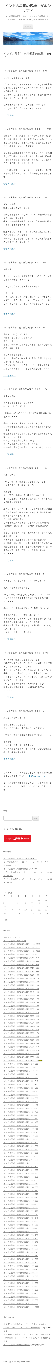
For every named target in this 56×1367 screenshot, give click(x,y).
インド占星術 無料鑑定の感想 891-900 (20, 1272)
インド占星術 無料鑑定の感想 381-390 (20, 1098)
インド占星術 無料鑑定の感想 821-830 (20, 1248)
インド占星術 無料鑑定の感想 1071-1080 (21, 968)
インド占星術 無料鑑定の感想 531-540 (20, 1149)
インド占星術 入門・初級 (14, 940)
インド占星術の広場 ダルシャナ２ (28, 7)
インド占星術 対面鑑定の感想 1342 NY (20, 868)
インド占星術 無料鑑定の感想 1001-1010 (21, 944)
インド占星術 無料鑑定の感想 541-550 (20, 1153)
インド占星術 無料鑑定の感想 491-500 (20, 1135)
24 (4, 913)
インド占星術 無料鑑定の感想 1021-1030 (21, 951)
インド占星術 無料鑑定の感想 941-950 (20, 1290)
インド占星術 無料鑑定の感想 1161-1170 (21, 999)
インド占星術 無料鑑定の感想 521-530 (20, 1146)
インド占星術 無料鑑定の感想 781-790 (20, 1235)
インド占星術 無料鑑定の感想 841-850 (20, 1255)
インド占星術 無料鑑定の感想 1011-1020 (21, 947)
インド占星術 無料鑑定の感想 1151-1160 (21, 995)
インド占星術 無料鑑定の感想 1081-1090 (21, 971)
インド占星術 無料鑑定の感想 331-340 (20, 1081)
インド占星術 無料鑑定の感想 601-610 (20, 1173)
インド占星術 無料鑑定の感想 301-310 (20, 1070)
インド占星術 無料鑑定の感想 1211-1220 (21, 1016)
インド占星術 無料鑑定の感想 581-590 (20, 1166)
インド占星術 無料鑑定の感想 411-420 (20, 1108)
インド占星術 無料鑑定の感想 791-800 (20, 1238)
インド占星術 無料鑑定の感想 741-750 (20, 1221)
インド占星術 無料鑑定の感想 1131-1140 (21, 988)
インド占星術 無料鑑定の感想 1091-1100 (21, 975)
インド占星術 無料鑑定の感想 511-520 (20, 1142)
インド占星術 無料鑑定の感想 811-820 (20, 1245)
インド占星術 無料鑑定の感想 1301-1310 (21, 1046)
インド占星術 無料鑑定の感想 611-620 (20, 1177)
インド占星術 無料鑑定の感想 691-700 (20, 1204)
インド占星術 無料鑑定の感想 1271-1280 (21, 1036)
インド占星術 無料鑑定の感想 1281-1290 (21, 1040)
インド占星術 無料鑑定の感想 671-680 (20, 1197)
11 (11, 906)
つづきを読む (9, 115)
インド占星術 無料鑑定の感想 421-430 (20, 1112)
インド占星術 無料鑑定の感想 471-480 (20, 1129)
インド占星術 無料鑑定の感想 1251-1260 (21, 1029)
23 (47, 910)
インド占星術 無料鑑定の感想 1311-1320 (21, 1050)
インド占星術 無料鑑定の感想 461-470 (20, 1125)
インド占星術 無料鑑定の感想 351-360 (20, 1088)
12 (19, 906)
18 (11, 910)
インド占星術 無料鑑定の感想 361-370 (20, 1091)
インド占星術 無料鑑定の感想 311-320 (20, 1074)
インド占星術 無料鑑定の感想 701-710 (20, 1207)
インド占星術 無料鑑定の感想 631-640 (20, 1183)
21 (32, 910)
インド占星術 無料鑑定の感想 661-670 (20, 1194)
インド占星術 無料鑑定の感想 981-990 (20, 1303)
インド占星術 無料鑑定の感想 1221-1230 (21, 1019)
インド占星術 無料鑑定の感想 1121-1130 (21, 985)
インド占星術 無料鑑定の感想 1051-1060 (21, 961)
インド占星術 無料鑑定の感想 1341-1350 (21, 1060)
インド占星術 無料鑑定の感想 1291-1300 (21, 1043)
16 (47, 906)
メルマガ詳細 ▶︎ (14, 838)
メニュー (28, 27)
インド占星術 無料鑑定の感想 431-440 (20, 1115)
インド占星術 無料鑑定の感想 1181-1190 (21, 1005)
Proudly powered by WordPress (16, 1362)
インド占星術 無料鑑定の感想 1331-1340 (21, 1057)
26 (19, 913)
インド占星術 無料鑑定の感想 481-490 (20, 1132)
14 (32, 906)
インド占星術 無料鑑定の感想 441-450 (20, 1118)
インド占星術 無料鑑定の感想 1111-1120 (21, 981)
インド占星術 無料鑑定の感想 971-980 (20, 1300)
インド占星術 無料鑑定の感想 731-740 (20, 1218)
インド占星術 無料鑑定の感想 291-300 (20, 1067)
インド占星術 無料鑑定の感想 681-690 (20, 1201)
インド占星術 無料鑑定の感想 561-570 (20, 1159)
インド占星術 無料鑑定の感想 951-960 (20, 1293)
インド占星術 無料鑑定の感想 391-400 (20, 1101)
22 (39, 910)
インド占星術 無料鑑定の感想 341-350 (20, 1084)
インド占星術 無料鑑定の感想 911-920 (20, 1279)
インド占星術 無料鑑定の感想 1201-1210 (21, 1012)
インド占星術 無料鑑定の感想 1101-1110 (21, 978)
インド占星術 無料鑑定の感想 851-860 (20, 1259)
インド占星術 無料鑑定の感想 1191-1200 (21, 1009)
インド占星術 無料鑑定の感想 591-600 (20, 1170)
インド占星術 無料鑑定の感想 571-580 (20, 1163)
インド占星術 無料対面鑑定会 (16, 1344)
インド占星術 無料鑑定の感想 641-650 (20, 1187)
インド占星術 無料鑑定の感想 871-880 (20, 1266)
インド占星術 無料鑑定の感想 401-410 (20, 1105)
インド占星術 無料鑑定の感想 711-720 (20, 1211)
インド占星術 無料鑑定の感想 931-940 (20, 1286)
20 (26, 910)
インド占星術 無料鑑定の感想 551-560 (20, 1156)
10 (4, 906)
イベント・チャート (11, 937)
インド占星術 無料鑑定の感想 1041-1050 (21, 957)
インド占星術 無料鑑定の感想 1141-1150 (21, 992)
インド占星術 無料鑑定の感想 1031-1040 (21, 954)
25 (11, 913)
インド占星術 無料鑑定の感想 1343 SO (20, 858)
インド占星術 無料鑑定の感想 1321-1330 (21, 1053)
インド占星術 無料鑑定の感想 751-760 (20, 1224)
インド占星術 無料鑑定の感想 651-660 (20, 1190)
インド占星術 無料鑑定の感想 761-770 (20, 1228)
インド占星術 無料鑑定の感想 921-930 (20, 1283)
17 (4, 910)
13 (26, 906)
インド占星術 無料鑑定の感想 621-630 (20, 1180)
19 (19, 910)
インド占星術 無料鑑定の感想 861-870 (20, 1262)
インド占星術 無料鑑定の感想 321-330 (20, 1077)
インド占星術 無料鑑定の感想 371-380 (20, 1094)
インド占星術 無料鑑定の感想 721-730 (20, 1214)
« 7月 (5, 920)
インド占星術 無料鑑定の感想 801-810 (20, 1242)
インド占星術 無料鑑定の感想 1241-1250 (21, 1026)
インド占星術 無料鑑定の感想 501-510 (20, 1139)
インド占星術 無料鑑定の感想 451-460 (20, 1122)
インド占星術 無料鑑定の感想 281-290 (20, 1064)
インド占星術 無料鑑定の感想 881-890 (20, 1269)
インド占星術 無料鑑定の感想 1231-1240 (21, 1023)
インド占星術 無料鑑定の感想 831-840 (20, 1252)
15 (39, 906)
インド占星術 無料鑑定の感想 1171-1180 (21, 1002)
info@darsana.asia (36, 776)
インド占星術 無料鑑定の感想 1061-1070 (21, 964)
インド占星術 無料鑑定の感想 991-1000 (21, 1307)
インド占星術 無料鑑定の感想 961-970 (20, 1296)
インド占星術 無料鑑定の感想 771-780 (20, 1231)
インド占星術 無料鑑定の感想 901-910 (20, 1276)
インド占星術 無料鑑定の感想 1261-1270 (21, 1033)
